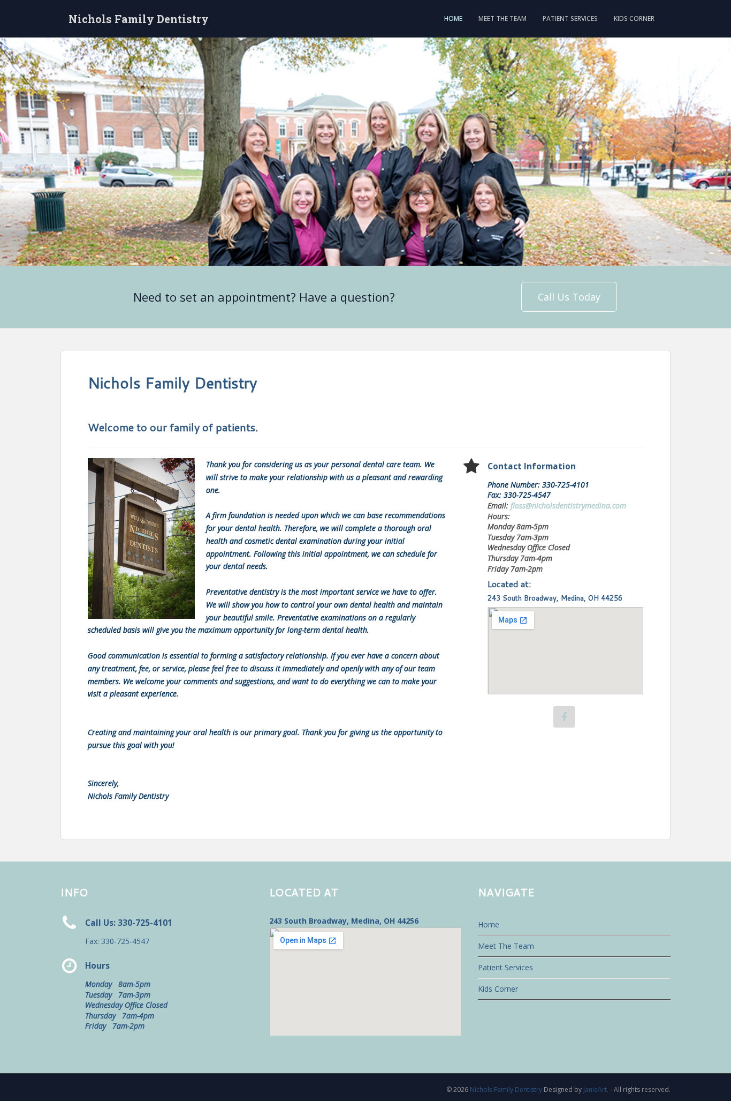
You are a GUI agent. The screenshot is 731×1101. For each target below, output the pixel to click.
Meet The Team (502, 18)
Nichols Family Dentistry (138, 19)
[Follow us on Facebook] (564, 717)
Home (453, 18)
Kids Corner (634, 18)
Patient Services (570, 18)
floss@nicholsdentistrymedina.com (568, 505)
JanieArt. (595, 1089)
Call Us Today (569, 296)
